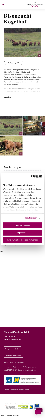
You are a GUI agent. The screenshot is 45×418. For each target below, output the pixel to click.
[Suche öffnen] (10, 4)
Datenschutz (17, 367)
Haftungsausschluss (30, 367)
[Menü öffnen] (3, 4)
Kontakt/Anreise (13, 415)
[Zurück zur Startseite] (34, 4)
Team (12, 362)
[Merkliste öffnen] (8, 4)
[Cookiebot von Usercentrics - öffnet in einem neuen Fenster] (31, 176)
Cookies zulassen (22, 225)
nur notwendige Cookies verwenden (22, 240)
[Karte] (7, 4)
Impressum (8, 367)
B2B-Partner (19, 362)
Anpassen (21, 233)
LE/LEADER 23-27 (10, 370)
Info (2, 415)
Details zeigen (31, 218)
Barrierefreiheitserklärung (27, 370)
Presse (6, 362)
